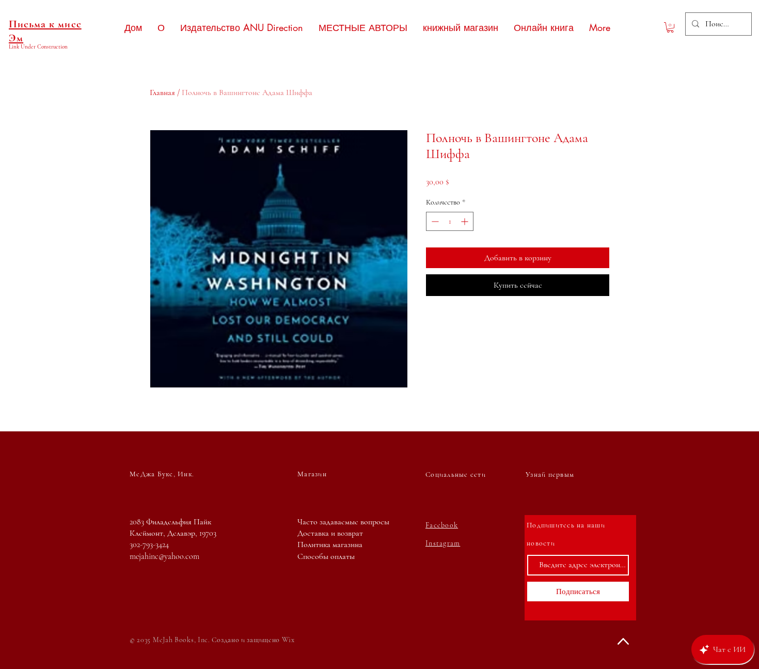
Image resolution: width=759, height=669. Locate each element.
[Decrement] (434, 221)
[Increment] (465, 221)
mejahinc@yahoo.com (164, 556)
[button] (670, 27)
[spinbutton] (449, 221)
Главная (162, 92)
